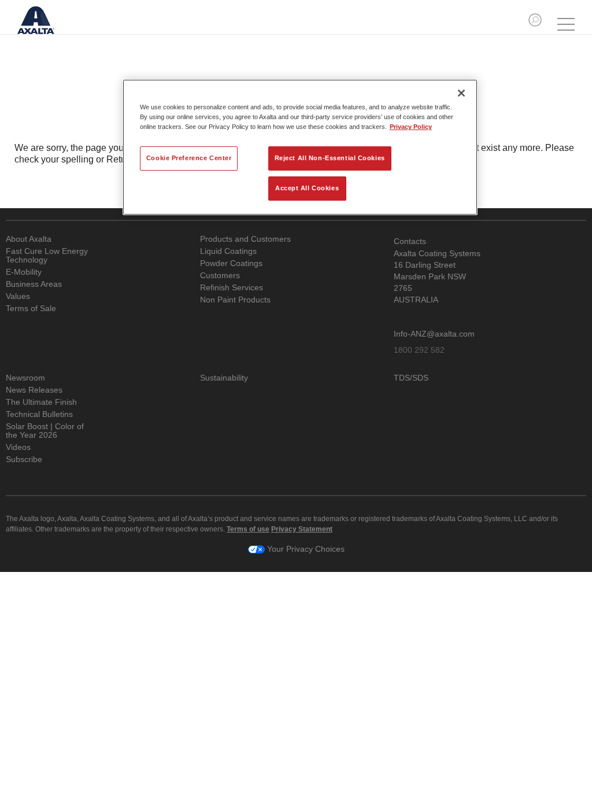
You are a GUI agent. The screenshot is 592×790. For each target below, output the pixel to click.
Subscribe (24, 459)
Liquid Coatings (228, 251)
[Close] (461, 93)
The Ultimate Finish (41, 402)
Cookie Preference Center (189, 157)
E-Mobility (24, 272)
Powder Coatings (231, 263)
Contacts (410, 241)
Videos (18, 447)
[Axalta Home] (41, 27)
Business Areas (34, 284)
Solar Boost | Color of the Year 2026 (45, 431)
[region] (300, 147)
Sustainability (224, 378)
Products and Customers (245, 239)
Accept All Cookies (307, 187)
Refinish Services (231, 287)
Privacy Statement (301, 529)
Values (18, 296)
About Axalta (28, 239)
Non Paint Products (235, 300)
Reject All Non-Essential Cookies (330, 157)
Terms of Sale (31, 308)
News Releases (34, 390)
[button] (535, 20)
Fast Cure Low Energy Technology (47, 255)
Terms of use (248, 529)
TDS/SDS (411, 378)
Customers (220, 275)
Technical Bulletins (39, 414)
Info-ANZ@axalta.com (434, 333)
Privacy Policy (411, 126)
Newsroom (25, 378)
